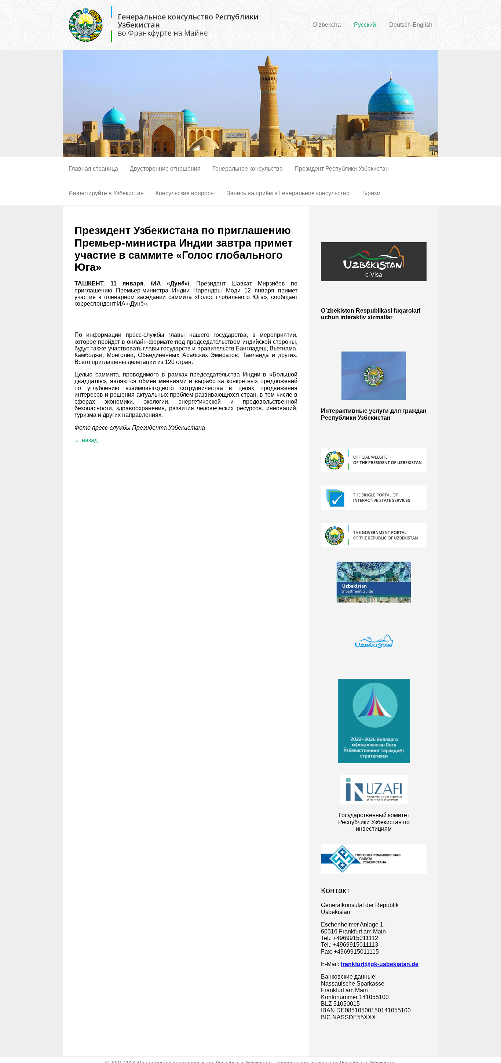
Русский (365, 25)
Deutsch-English (410, 25)
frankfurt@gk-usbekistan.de (379, 964)
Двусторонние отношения (165, 168)
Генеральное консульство (247, 168)
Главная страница (93, 168)
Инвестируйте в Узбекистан (106, 193)
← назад (86, 440)
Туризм (371, 193)
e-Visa (373, 275)
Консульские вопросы (185, 193)
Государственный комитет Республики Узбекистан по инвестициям (374, 822)
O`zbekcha (326, 25)
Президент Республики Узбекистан (342, 168)
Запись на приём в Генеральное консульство (288, 193)
